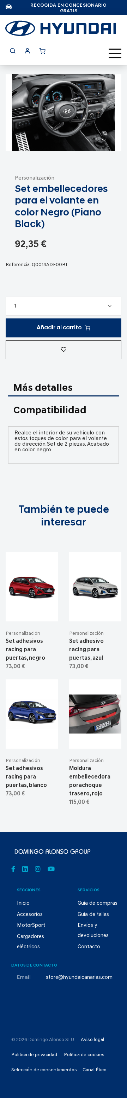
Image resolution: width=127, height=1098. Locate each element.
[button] (63, 349)
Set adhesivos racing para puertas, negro (25, 650)
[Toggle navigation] (115, 53)
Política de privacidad (34, 1055)
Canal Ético (95, 1070)
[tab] (63, 388)
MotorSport (31, 925)
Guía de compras (97, 903)
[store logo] (60, 28)
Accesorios (30, 914)
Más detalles (43, 388)
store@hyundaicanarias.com (79, 977)
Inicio (23, 903)
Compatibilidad (49, 411)
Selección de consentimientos (44, 1070)
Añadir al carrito (59, 328)
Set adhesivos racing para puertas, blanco (26, 777)
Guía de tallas (93, 914)
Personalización (34, 178)
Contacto (89, 947)
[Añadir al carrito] (32, 610)
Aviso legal (92, 1039)
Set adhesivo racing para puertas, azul (86, 650)
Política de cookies (84, 1055)
